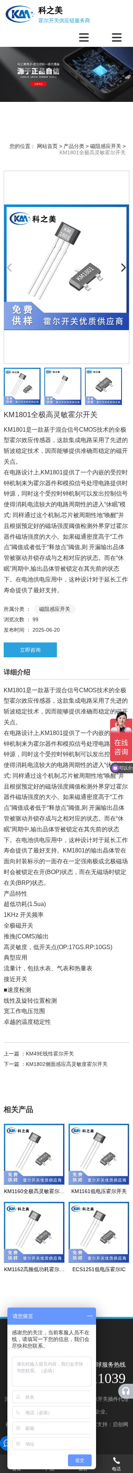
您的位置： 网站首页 (34, 146)
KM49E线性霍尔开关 (50, 1054)
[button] (123, 267)
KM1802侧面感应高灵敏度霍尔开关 (67, 1064)
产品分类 (74, 146)
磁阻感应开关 (105, 146)
